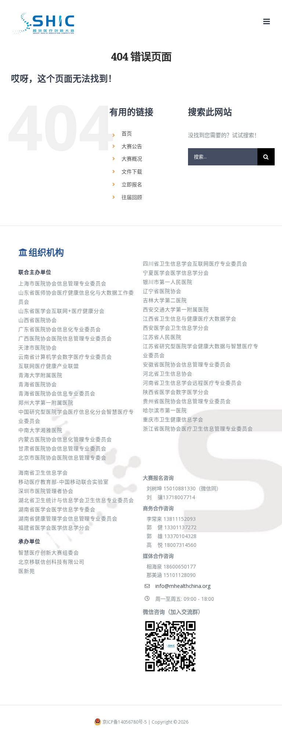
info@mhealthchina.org (182, 585)
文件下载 (132, 171)
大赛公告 (132, 146)
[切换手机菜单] (267, 21)
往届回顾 (132, 197)
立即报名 (132, 184)
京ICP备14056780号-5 (124, 722)
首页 (127, 133)
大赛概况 (132, 158)
